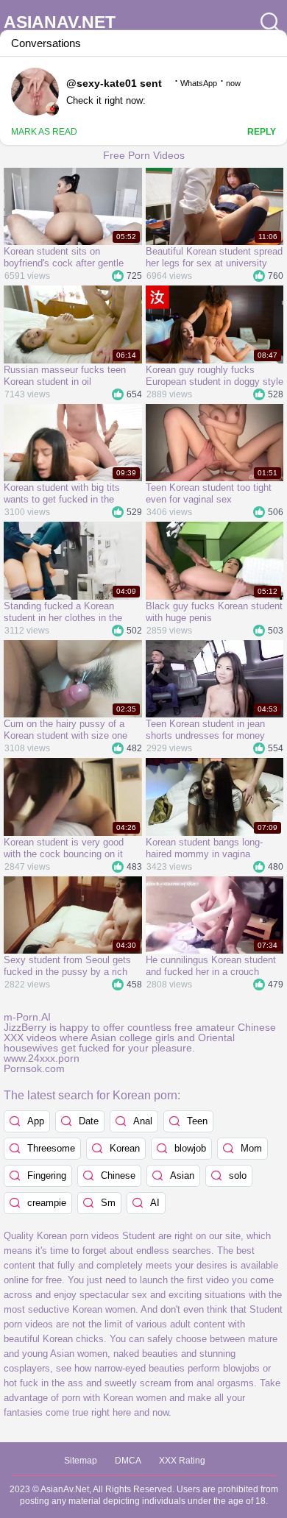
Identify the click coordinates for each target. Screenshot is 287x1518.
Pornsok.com (34, 1068)
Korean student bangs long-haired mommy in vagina (204, 848)
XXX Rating (182, 1460)
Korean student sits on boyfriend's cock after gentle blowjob (64, 257)
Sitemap (80, 1460)
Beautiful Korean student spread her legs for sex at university (214, 257)
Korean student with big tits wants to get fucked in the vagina (62, 494)
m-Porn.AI (27, 1017)
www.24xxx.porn (41, 1058)
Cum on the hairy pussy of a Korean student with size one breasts (65, 730)
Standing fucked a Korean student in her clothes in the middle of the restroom (63, 612)
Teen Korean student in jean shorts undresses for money (205, 729)
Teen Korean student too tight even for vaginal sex (209, 493)
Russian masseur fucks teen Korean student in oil (65, 375)
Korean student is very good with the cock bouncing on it (64, 848)
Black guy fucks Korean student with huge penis (214, 611)
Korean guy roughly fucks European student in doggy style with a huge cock (214, 376)
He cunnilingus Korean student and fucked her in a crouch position (211, 966)
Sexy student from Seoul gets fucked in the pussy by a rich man (67, 966)
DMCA (128, 1460)
